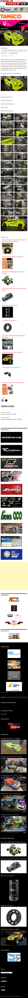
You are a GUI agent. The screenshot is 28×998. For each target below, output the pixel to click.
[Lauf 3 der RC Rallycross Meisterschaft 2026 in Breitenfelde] (7, 344)
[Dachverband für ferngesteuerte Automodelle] (14, 622)
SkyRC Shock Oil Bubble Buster (10, 305)
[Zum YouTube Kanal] (14, 725)
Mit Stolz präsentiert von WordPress (13, 996)
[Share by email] (4, 990)
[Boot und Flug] (14, 635)
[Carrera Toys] (11, 528)
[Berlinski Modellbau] (14, 9)
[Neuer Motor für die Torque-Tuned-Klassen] (7, 389)
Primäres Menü (26, 28)
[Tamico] (11, 16)
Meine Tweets (4, 714)
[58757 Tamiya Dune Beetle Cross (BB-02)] (7, 359)
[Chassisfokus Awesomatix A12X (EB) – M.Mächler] (14, 784)
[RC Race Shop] (14, 653)
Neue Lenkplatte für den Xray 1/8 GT (11, 367)
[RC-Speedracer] (10, 615)
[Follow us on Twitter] (2, 981)
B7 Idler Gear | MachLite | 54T (9, 320)
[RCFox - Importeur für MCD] (14, 664)
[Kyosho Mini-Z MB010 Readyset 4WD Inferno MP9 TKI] (7, 280)
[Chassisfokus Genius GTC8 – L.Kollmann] (14, 824)
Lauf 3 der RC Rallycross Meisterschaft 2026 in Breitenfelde (13, 336)
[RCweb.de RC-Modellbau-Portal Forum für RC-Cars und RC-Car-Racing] (14, 600)
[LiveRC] (14, 608)
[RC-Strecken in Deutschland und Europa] (18, 615)
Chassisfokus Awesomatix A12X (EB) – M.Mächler (12, 775)
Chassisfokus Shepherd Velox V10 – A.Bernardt (11, 418)
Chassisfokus (4, 48)
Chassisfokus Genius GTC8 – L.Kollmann (10, 814)
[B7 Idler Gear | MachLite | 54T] (7, 327)
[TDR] (14, 675)
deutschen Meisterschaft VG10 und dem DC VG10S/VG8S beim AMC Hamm (14, 63)
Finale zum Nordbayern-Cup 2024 (8, 413)
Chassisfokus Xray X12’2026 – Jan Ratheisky (10, 738)
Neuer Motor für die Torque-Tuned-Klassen (12, 382)
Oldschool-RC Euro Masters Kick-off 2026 (12, 256)
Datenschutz (3, 996)
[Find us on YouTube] (5, 981)
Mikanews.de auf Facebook (8, 702)
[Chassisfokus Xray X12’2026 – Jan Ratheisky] (14, 747)
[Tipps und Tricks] (14, 957)
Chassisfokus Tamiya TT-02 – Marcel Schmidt (11, 793)
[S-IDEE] (14, 23)
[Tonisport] (11, 437)
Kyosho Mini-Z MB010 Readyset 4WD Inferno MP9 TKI (13, 272)
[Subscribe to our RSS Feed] (4, 981)
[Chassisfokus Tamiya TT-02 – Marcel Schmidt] (14, 803)
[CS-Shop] (11, 463)
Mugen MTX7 (9, 97)
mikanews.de (4, 28)
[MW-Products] (11, 489)
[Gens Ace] (11, 515)
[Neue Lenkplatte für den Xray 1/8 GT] (7, 374)
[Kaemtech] (11, 502)
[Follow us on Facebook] (1, 981)
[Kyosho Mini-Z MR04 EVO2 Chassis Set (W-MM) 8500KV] (7, 297)
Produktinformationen (7, 838)
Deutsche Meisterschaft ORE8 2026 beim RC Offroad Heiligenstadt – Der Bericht (14, 240)
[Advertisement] (14, 576)
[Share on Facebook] (1, 990)
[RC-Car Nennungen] (11, 541)
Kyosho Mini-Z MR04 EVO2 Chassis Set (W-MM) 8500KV (14, 289)
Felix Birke (11, 406)
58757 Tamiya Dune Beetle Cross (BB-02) (12, 352)
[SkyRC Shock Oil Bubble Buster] (7, 312)
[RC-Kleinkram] (11, 450)
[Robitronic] (11, 476)
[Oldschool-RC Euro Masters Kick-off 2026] (7, 263)
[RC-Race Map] (11, 554)
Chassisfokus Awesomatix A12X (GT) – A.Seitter (11, 756)
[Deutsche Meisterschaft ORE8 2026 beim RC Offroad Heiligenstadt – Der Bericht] (7, 248)
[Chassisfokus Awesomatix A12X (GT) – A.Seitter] (14, 765)
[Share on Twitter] (2, 990)
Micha (11, 55)
